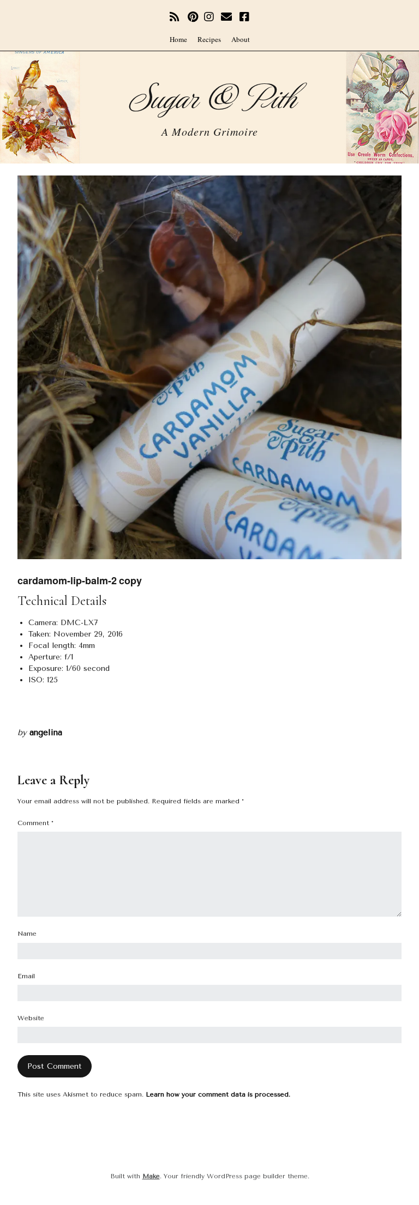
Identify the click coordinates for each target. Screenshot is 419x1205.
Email (26, 976)
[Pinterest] (192, 17)
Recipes (209, 39)
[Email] (227, 17)
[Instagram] (209, 17)
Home (178, 39)
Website (30, 1018)
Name (27, 933)
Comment (35, 823)
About (240, 39)
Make (151, 1176)
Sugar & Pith (210, 95)
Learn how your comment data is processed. (218, 1094)
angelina (45, 732)
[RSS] (176, 17)
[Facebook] (244, 17)
